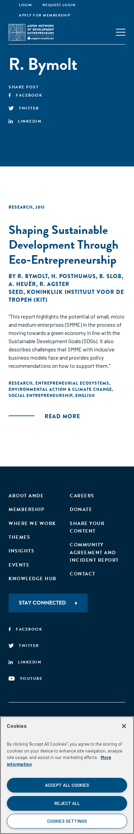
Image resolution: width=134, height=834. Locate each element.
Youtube (31, 678)
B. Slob (110, 276)
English (85, 396)
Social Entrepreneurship (40, 396)
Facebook (29, 95)
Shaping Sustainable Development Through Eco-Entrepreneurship (64, 244)
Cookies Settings (67, 821)
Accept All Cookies (67, 785)
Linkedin (29, 121)
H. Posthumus (73, 276)
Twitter (29, 108)
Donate (81, 509)
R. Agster (54, 284)
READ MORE (62, 416)
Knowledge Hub (33, 578)
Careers (82, 495)
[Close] (124, 726)
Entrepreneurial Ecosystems (72, 383)
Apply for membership (44, 15)
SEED (16, 292)
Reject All (67, 803)
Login (25, 5)
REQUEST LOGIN (59, 5)
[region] (67, 775)
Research (21, 207)
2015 (40, 207)
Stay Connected (42, 603)
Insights (21, 551)
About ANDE (26, 495)
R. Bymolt (33, 276)
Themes (19, 537)
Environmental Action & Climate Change (60, 389)
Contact (83, 573)
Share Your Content (87, 527)
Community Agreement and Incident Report (94, 552)
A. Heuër (22, 284)
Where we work (32, 523)
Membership (26, 509)
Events (19, 565)
